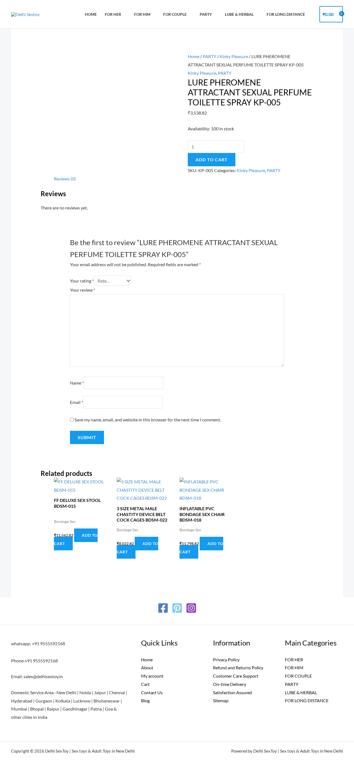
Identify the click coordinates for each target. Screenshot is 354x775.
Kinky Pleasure (234, 56)
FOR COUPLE (175, 14)
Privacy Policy (226, 659)
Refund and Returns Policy (238, 667)
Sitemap (220, 700)
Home (91, 14)
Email (76, 402)
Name (77, 382)
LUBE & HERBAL (239, 14)
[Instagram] (191, 608)
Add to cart (212, 159)
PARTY (206, 14)
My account (152, 675)
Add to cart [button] (76, 539)
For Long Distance (286, 14)
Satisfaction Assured (232, 692)
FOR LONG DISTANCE (307, 700)
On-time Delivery (229, 684)
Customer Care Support (235, 675)
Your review (82, 289)
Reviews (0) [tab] (65, 178)
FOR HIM (142, 14)
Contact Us (152, 692)
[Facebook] (163, 608)
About (147, 667)
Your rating (82, 280)
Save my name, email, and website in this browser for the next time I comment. (147, 419)
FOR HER (113, 14)
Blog (145, 700)
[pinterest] (177, 608)
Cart (145, 684)
